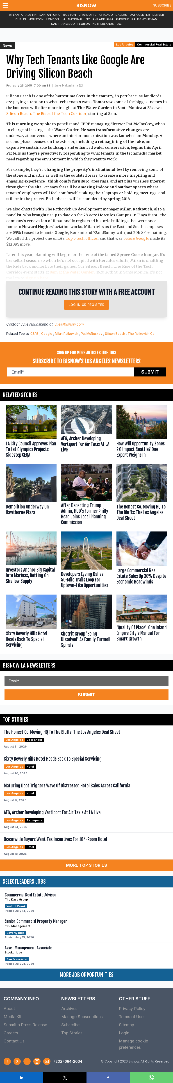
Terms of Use (131, 1016)
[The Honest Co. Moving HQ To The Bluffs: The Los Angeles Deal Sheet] (141, 495)
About (9, 1008)
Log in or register (87, 305)
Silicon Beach (115, 333)
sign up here (36, 278)
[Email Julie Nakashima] (81, 85)
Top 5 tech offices (82, 238)
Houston (36, 19)
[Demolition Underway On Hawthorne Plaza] (31, 495)
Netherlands (103, 23)
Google (46, 333)
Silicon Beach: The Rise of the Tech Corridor (46, 113)
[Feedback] (46, 1061)
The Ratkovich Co (141, 333)
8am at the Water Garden (72, 272)
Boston (69, 14)
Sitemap (126, 1024)
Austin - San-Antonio (43, 14)
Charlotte (88, 14)
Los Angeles (124, 44)
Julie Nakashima (66, 85)
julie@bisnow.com (69, 324)
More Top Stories (86, 865)
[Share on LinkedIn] (21, 1077)
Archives (69, 1008)
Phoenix (122, 19)
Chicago (106, 14)
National (75, 19)
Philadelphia (103, 19)
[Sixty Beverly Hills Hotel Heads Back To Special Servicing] (31, 622)
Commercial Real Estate (154, 44)
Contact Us (14, 1041)
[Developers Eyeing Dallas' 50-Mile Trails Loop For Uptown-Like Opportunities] (86, 560)
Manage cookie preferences (133, 1044)
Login (124, 1033)
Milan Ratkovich (66, 333)
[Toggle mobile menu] (6, 5)
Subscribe (162, 5)
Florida (83, 23)
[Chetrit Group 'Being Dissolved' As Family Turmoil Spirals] (86, 622)
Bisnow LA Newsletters (29, 665)
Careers (11, 1033)
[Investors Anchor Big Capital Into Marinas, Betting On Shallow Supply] (31, 560)
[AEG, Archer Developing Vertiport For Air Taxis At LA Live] (86, 432)
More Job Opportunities (86, 974)
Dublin (21, 19)
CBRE (34, 333)
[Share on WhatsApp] (151, 1077)
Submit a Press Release (25, 1024)
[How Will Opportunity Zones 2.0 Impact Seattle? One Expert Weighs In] (141, 432)
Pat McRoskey (91, 333)
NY (88, 19)
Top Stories (71, 1033)
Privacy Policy (132, 1008)
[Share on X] (64, 1077)
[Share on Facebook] (108, 1077)
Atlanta (16, 14)
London (52, 19)
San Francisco (63, 23)
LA (64, 19)
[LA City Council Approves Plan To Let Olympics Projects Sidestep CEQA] (31, 432)
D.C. (119, 23)
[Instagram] (37, 1061)
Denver (158, 14)
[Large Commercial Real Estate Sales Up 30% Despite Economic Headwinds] (141, 560)
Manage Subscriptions (82, 1016)
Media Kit (12, 1016)
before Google (136, 238)
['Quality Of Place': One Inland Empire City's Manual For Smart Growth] (141, 622)
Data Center (140, 14)
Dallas (121, 14)
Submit (150, 372)
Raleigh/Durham (144, 19)
